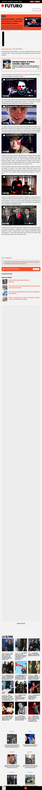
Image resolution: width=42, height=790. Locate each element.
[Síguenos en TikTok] (32, 5)
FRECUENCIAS (16, 1)
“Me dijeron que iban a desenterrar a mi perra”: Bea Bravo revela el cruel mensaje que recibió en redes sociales (30, 766)
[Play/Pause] (25, 788)
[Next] (31, 788)
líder (24, 99)
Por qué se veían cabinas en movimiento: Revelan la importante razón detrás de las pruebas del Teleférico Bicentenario (11, 746)
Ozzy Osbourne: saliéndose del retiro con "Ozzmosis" (15, 263)
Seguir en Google (36, 269)
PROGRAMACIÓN (10, 1)
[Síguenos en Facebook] (34, 5)
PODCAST (20, 1)
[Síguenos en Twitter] (35, 5)
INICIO (3, 1)
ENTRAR (32, 1)
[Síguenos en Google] (28, 5)
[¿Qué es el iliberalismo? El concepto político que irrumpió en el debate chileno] (12, 780)
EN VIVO (6, 1)
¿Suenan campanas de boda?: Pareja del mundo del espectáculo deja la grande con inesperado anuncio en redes (11, 766)
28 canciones (25, 74)
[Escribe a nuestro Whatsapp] (40, 5)
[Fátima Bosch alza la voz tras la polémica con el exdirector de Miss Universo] (30, 739)
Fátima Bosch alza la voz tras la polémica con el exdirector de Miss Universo (30, 745)
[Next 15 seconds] (28, 788)
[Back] (20, 788)
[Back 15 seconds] (23, 788)
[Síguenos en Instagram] (30, 5)
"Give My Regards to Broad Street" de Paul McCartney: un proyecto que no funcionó (21, 261)
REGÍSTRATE (37, 1)
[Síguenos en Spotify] (39, 5)
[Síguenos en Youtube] (37, 5)
